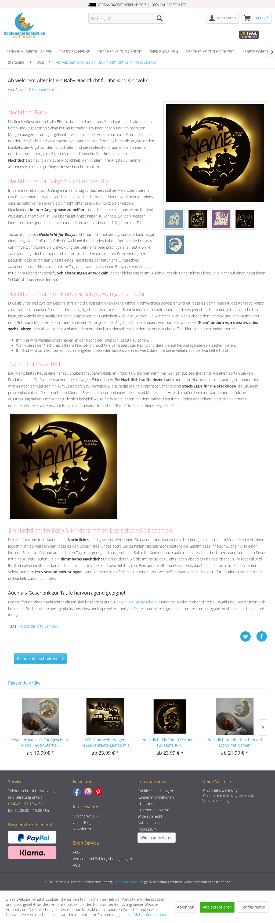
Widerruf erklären (156, 837)
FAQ (76, 852)
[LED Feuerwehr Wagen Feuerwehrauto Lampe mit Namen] (105, 715)
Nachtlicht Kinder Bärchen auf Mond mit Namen (234, 742)
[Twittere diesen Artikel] (248, 636)
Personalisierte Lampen (38, 626)
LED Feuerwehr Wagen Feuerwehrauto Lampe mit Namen (105, 742)
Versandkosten (126, 881)
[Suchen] (159, 18)
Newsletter (82, 828)
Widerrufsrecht (150, 816)
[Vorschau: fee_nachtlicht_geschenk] (221, 219)
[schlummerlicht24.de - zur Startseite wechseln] (24, 26)
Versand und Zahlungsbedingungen (102, 858)
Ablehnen (185, 907)
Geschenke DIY (86, 816)
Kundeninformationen (156, 797)
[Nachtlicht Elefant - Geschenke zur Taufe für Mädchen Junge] (170, 715)
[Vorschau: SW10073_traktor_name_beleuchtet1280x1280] (197, 219)
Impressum (147, 829)
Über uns (145, 803)
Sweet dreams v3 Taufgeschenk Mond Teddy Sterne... (40, 742)
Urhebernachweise (153, 809)
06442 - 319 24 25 (25, 804)
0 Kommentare (41, 89)
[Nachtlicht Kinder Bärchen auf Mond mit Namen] (234, 715)
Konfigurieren (253, 907)
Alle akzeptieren (217, 907)
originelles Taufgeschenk (136, 602)
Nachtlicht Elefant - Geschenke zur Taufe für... (170, 742)
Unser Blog (82, 822)
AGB (76, 865)
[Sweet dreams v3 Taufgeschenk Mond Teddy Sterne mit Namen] (40, 715)
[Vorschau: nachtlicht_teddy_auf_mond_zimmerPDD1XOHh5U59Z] (175, 244)
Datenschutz (148, 822)
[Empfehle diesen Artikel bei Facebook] (261, 636)
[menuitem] (126, 18)
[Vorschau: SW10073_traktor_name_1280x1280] (174, 219)
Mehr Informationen (150, 914)
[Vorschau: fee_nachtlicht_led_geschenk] (244, 219)
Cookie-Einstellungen (155, 790)
